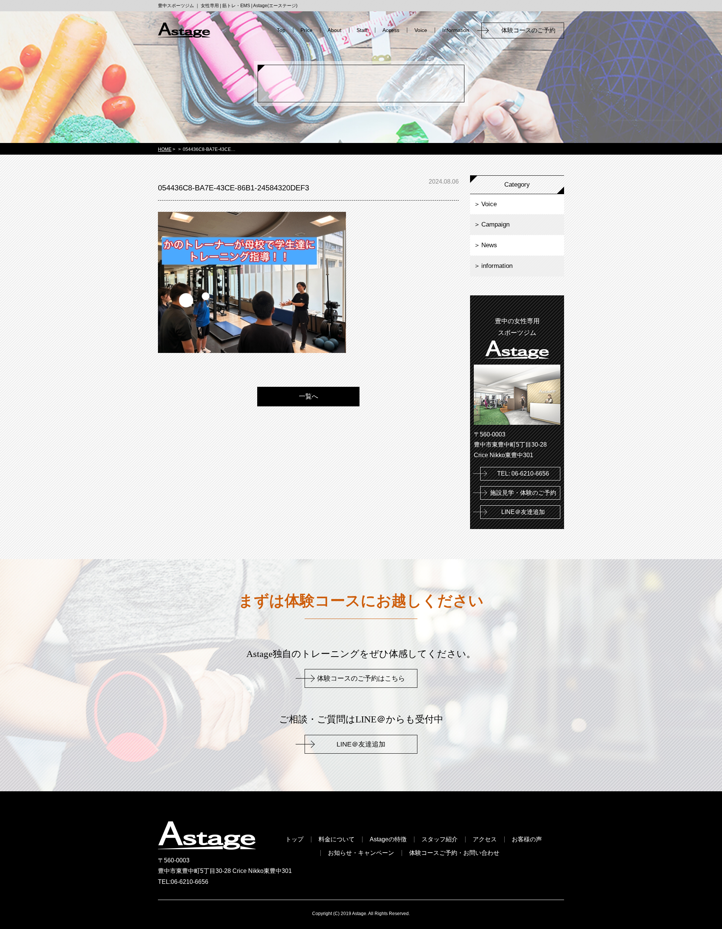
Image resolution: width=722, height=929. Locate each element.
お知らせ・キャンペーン (361, 853)
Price (306, 30)
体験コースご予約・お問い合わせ (454, 853)
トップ (294, 839)
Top (281, 30)
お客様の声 (527, 839)
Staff (361, 30)
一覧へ (308, 396)
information (497, 265)
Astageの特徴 (388, 839)
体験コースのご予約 (531, 30)
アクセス (485, 839)
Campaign (495, 224)
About (334, 30)
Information (455, 30)
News (489, 245)
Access (390, 30)
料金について (337, 839)
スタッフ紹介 (440, 839)
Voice (420, 30)
